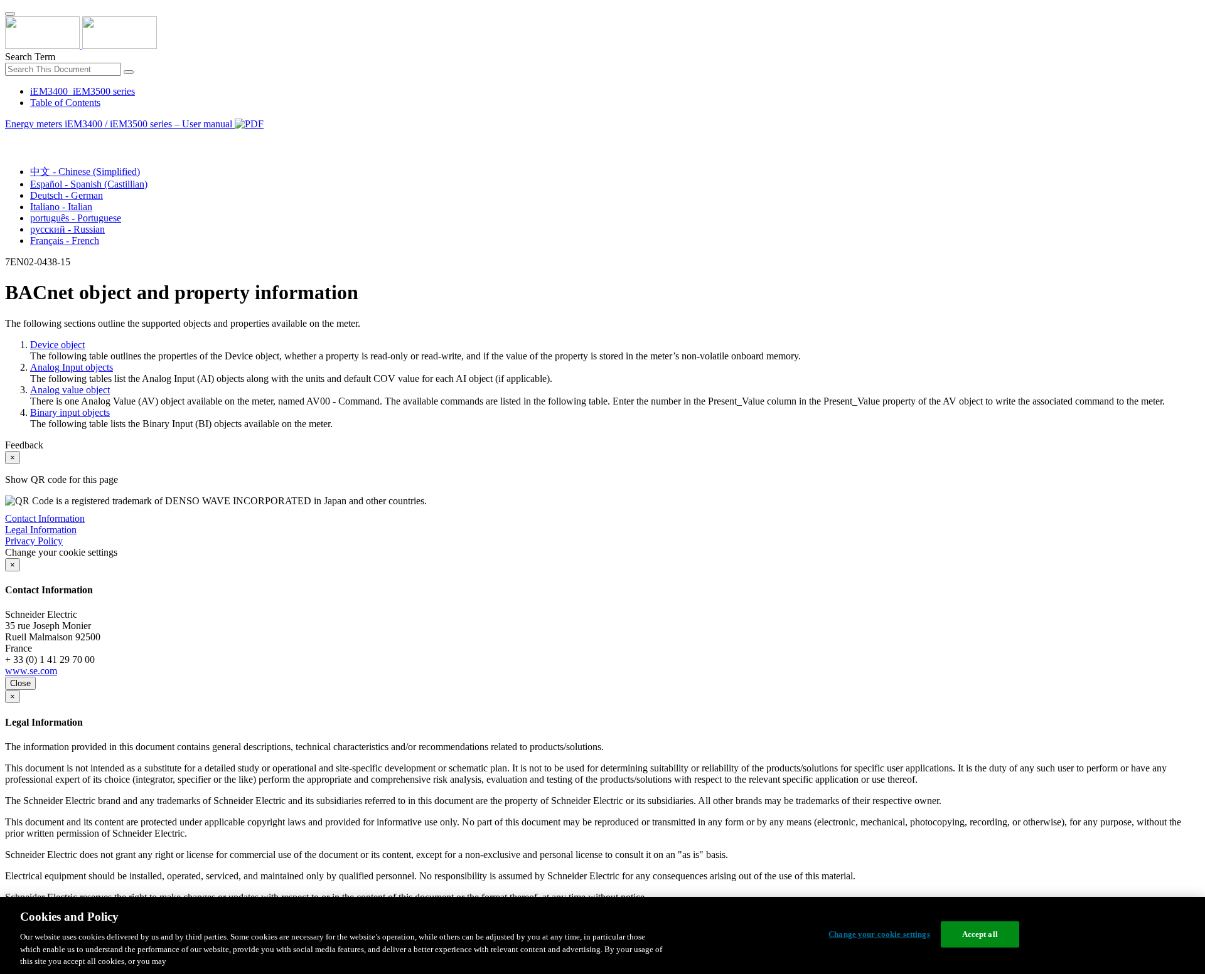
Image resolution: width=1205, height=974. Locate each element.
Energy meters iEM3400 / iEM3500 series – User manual (120, 124)
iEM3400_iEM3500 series (82, 91)
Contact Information (45, 518)
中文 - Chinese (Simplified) (85, 171)
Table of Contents (65, 102)
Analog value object (70, 389)
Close (20, 683)
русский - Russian (67, 229)
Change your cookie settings (879, 934)
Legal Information (41, 529)
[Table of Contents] (10, 138)
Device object (57, 344)
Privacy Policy (34, 541)
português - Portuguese (75, 218)
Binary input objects (70, 412)
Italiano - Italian (61, 206)
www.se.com (31, 670)
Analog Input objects (71, 367)
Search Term (30, 56)
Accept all (980, 934)
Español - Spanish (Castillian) (88, 184)
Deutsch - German (66, 195)
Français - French (64, 240)
